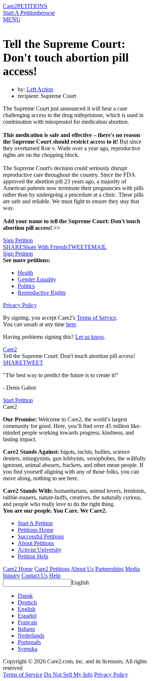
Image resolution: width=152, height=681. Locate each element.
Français (27, 622)
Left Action (40, 89)
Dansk (25, 596)
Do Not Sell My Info (68, 674)
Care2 (10, 6)
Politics (26, 286)
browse (46, 13)
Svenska (27, 649)
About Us (82, 569)
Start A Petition (20, 13)
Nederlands (31, 635)
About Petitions (36, 543)
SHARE (13, 362)
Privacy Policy (20, 305)
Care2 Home (18, 569)
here (71, 324)
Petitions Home (35, 530)
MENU (12, 19)
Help (55, 575)
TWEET (78, 247)
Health (25, 273)
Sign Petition (18, 240)
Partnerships (109, 569)
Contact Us (34, 575)
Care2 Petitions (52, 569)
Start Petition (18, 400)
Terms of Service (96, 318)
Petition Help (33, 556)
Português (29, 642)
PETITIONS (32, 6)
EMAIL (97, 247)
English (80, 582)
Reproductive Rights (42, 292)
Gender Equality (37, 279)
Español (27, 615)
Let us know (89, 337)
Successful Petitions (41, 536)
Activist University (40, 550)
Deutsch (27, 602)
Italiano (26, 629)
